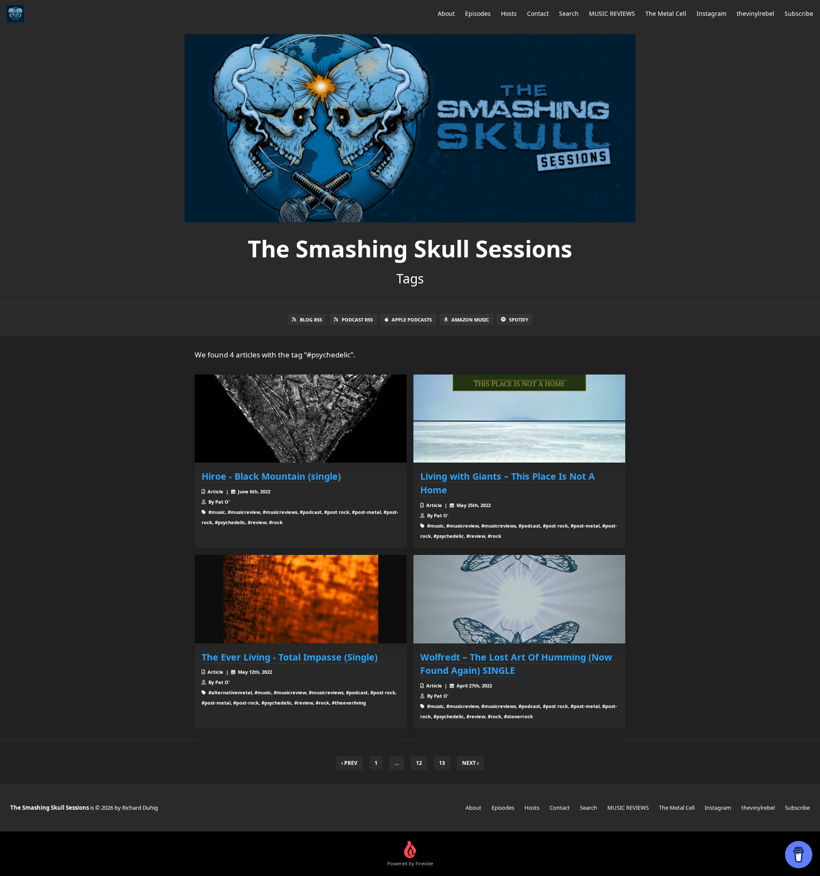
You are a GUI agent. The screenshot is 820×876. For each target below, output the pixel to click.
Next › (470, 763)
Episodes (478, 13)
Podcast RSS (357, 319)
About (446, 13)
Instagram (711, 13)
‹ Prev (349, 763)
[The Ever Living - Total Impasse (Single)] (301, 599)
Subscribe (799, 13)
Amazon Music (470, 319)
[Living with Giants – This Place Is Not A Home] (519, 419)
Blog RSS (311, 319)
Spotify (518, 319)
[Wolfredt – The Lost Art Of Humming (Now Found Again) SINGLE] (519, 599)
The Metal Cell (665, 13)
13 (442, 763)
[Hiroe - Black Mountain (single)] (301, 419)
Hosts (509, 13)
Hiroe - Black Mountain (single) (271, 476)
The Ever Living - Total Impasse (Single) (290, 657)
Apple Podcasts (412, 319)
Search (569, 13)
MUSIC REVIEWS (612, 13)
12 (419, 763)
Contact (538, 13)
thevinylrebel (755, 13)
